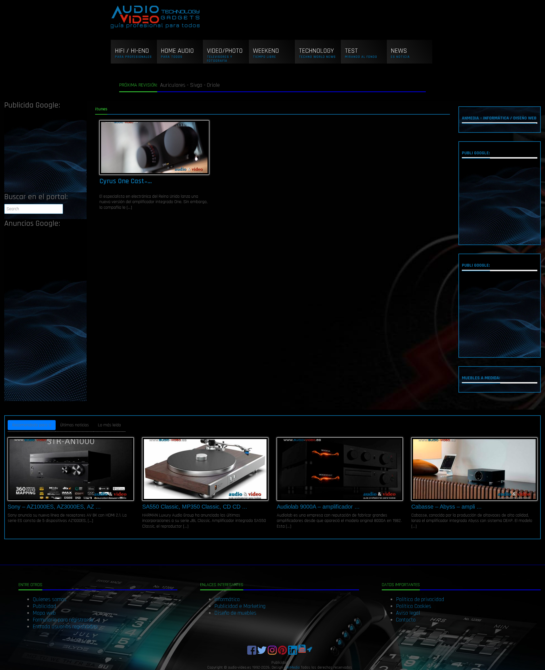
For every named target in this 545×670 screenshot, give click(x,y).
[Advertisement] (45, 152)
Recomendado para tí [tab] (31, 425)
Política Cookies (413, 606)
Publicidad (44, 606)
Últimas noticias (74, 425)
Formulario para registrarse (63, 619)
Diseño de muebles (235, 613)
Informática (227, 599)
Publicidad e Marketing (239, 606)
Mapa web (44, 613)
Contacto (406, 619)
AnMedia (293, 667)
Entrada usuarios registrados (65, 626)
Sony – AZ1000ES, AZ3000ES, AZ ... (54, 506)
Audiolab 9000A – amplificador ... (318, 506)
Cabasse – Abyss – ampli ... (446, 506)
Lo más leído (109, 425)
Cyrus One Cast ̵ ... (125, 181)
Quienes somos (49, 599)
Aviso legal (408, 613)
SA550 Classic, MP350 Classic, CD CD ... (194, 506)
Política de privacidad (420, 599)
